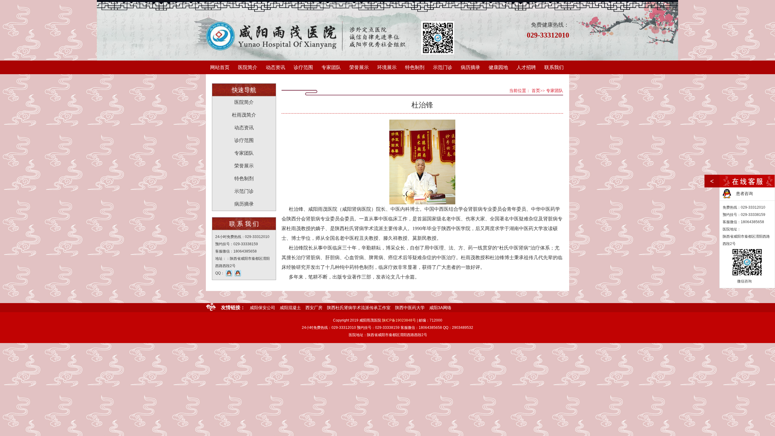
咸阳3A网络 (440, 307)
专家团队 (331, 67)
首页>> (538, 90)
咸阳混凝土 (290, 307)
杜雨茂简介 (244, 114)
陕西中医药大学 (410, 307)
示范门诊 (442, 67)
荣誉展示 (359, 67)
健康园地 (498, 67)
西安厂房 (313, 307)
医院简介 (247, 67)
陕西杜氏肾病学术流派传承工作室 (359, 307)
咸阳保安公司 (262, 307)
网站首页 (219, 67)
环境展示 (387, 67)
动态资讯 (275, 67)
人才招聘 (526, 67)
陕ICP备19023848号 (399, 320)
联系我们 (554, 67)
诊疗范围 (303, 67)
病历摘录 (470, 67)
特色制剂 (414, 67)
